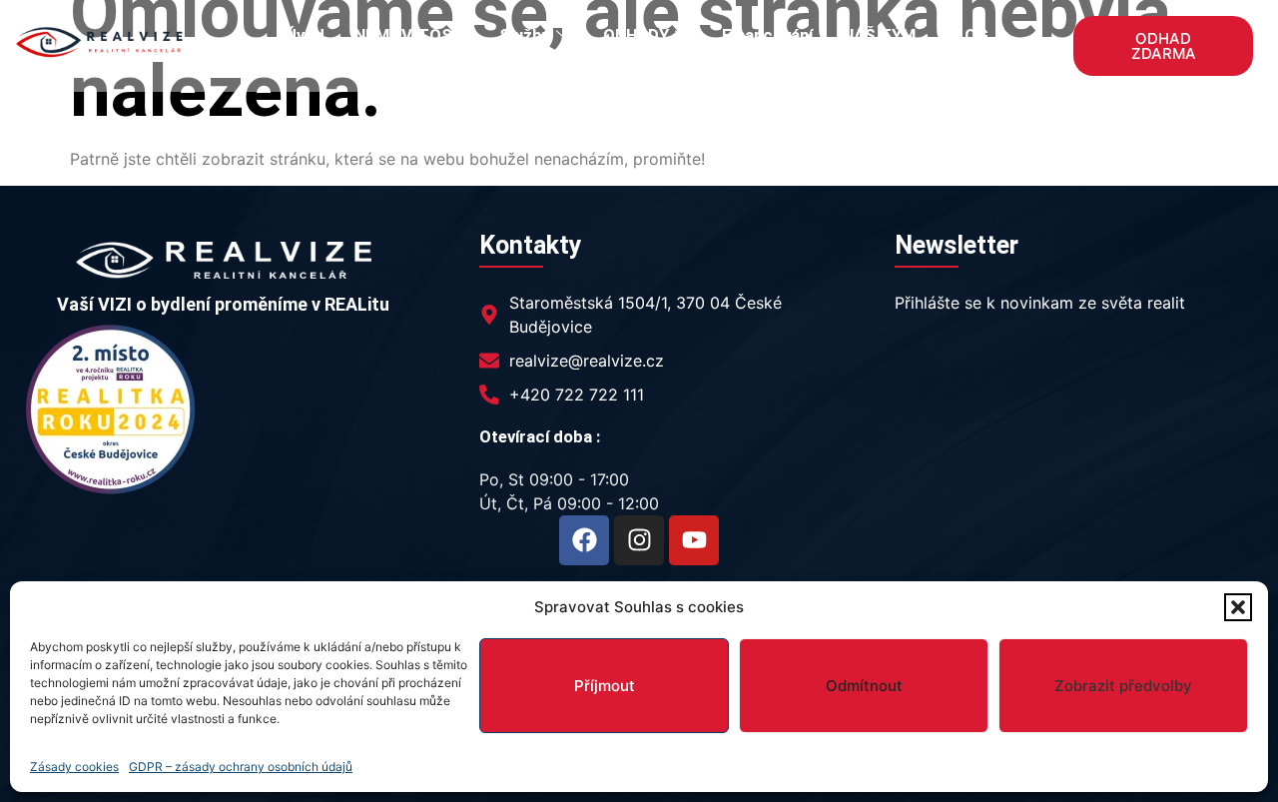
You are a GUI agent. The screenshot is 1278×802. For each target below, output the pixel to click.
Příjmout (604, 685)
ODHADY (636, 35)
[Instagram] (639, 540)
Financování (767, 35)
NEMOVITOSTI (411, 35)
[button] (1238, 607)
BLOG (967, 35)
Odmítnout (864, 685)
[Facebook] (584, 540)
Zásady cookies (74, 766)
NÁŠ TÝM (879, 35)
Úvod (305, 35)
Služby (524, 35)
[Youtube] (694, 540)
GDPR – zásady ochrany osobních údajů (240, 766)
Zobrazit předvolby (1123, 685)
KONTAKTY (637, 57)
